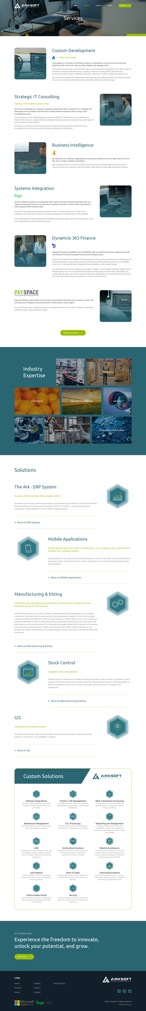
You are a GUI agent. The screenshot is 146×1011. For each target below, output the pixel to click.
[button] (56, 522)
